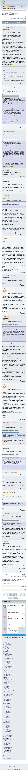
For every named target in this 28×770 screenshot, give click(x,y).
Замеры (7, 706)
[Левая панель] (25, 17)
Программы (7, 748)
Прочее (7, 721)
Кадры (6, 744)
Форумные (7, 671)
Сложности (8, 713)
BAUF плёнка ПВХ (9, 679)
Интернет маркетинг (9, 739)
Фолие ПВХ (7, 685)
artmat (6, 541)
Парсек (6, 678)
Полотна (8, 717)
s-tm (5, 180)
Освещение (7, 700)
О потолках (7, 695)
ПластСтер (7, 688)
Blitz (5, 288)
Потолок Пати (7, 647)
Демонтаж (8, 718)
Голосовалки (8, 758)
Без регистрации (9, 694)
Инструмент (8, 720)
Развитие (7, 742)
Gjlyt (5, 238)
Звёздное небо (9, 730)
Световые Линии (8, 666)
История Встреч (8, 650)
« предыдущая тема (15, 18)
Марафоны (6, 651)
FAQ (6, 701)
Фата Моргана (8, 662)
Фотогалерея (8, 696)
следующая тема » (22, 18)
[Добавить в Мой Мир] (18, 594)
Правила (7, 642)
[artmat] (3, 545)
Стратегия (7, 743)
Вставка (7, 727)
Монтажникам (8, 704)
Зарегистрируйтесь (6, 140)
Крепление (8, 707)
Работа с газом (7, 736)
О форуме (7, 643)
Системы (8, 711)
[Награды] (3, 31)
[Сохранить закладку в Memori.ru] (18, 598)
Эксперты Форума (9, 658)
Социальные (8, 673)
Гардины (8, 726)
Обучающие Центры (9, 656)
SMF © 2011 (14, 766)
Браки (7, 716)
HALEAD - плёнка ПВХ (10, 681)
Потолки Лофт (8, 668)
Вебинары (7, 655)
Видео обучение (8, 654)
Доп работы (7, 722)
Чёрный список (8, 674)
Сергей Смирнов (9, 27)
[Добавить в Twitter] (4, 594)
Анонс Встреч (8, 648)
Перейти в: (24, 586)
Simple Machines (19, 766)
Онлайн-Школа (7, 644)
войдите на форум (15, 140)
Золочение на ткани (9, 665)
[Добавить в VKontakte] (15, 594)
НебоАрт (7, 691)
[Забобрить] (15, 598)
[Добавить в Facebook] (10, 594)
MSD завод (7, 683)
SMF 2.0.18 (9, 766)
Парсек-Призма (8, 663)
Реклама (7, 740)
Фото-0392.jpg (6, 76)
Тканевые (8, 710)
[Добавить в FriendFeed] (7, 594)
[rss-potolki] (3, 198)
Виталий (6, 195)
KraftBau (7, 686)
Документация (8, 747)
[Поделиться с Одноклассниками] (9, 598)
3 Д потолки (7, 667)
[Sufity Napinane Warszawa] (3, 292)
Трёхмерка (8, 732)
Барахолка (7, 675)
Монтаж (7, 708)
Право (6, 745)
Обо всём (7, 757)
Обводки (7, 725)
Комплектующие (8, 735)
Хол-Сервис (7, 682)
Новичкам (7, 734)
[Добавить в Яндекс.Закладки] (12, 594)
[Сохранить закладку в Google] (12, 598)
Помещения (8, 712)
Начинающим (8, 751)
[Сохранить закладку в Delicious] (24, 594)
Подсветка (8, 731)
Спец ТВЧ (7, 513)
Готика (6, 687)
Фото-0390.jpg (6, 72)
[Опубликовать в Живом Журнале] (21, 594)
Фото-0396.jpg (6, 80)
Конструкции (8, 699)
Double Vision (8, 661)
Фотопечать (7, 698)
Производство (8, 752)
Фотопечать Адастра (9, 690)
